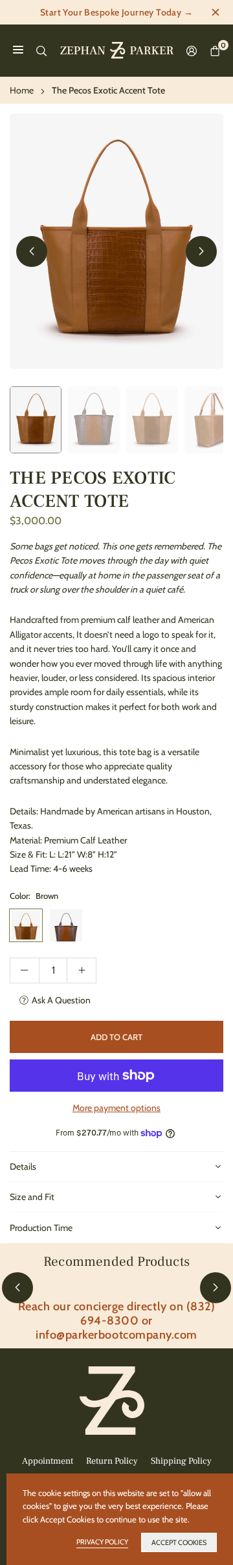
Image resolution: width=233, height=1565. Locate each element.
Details (23, 1166)
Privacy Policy (102, 1541)
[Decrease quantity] (24, 970)
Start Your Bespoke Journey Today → (116, 12)
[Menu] (18, 50)
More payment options (116, 1108)
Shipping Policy (181, 1461)
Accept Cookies (178, 1542)
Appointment (47, 1461)
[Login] (191, 50)
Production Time (41, 1228)
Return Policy (112, 1461)
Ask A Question (61, 1000)
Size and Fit (32, 1197)
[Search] (41, 50)
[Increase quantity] (81, 970)
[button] (201, 251)
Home (22, 90)
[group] (116, 241)
